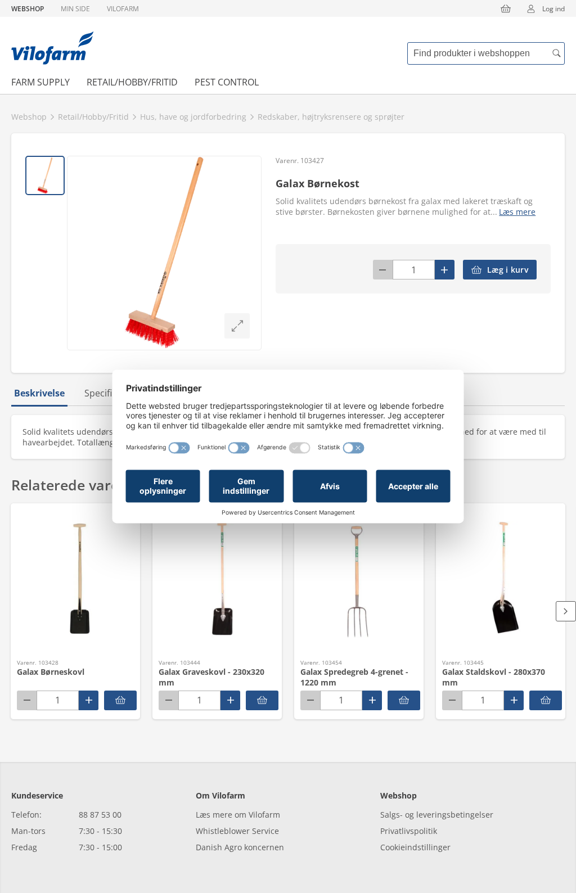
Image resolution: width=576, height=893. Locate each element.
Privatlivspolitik (408, 831)
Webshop (27, 8)
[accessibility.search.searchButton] (556, 53)
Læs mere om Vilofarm (238, 814)
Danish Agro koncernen (240, 847)
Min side (75, 8)
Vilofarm (123, 8)
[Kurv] (505, 8)
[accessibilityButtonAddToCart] (120, 700)
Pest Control (227, 82)
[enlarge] (237, 326)
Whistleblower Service (237, 831)
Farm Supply (40, 82)
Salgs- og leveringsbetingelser (436, 814)
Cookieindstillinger (415, 847)
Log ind (553, 8)
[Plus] (444, 269)
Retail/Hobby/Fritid (132, 82)
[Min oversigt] (52, 47)
